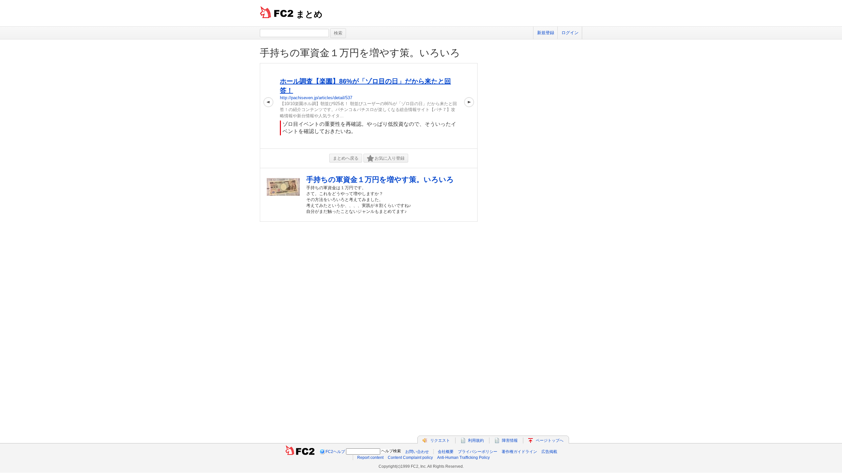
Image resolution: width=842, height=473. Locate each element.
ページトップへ (549, 440)
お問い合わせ (417, 451)
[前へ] (268, 105)
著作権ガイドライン (519, 451)
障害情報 (510, 440)
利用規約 (476, 440)
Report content (370, 457)
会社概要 (446, 451)
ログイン (570, 32)
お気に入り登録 (390, 158)
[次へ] (469, 105)
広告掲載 (549, 451)
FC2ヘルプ (335, 451)
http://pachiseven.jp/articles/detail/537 (316, 97)
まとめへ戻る (346, 158)
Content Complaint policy (410, 457)
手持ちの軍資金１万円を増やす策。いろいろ (360, 52)
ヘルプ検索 (391, 451)
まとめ (309, 14)
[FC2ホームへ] (300, 451)
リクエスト (440, 440)
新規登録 (545, 32)
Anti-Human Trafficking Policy (463, 457)
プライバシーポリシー (477, 451)
